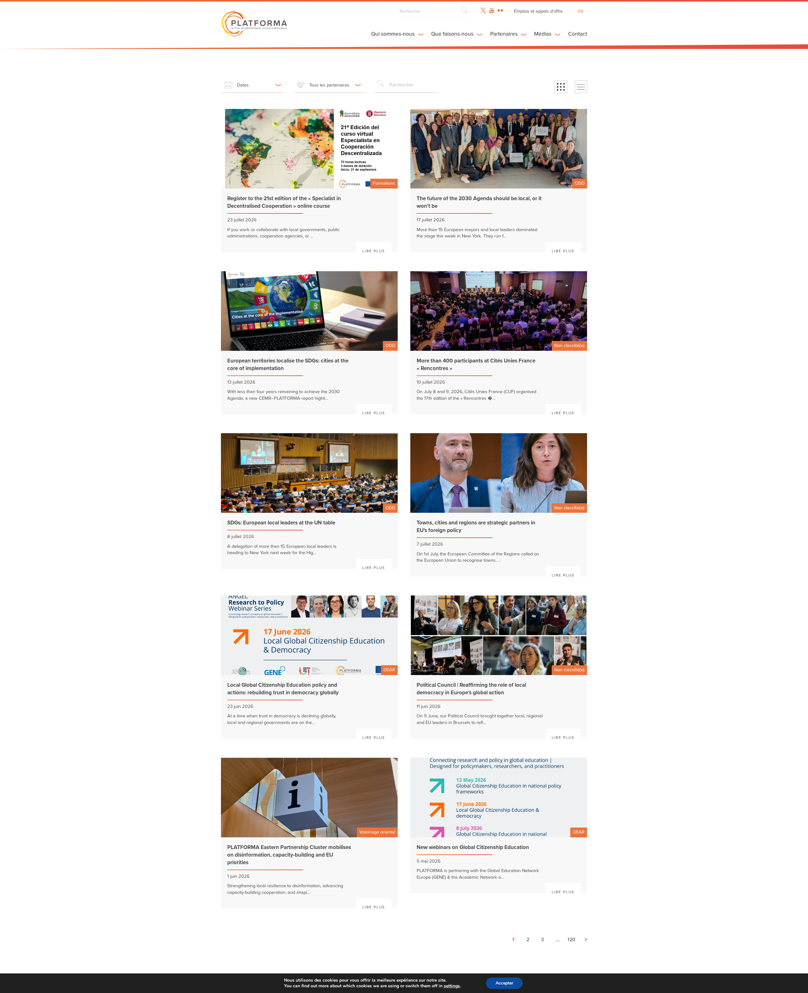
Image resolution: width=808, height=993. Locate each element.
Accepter (504, 983)
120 (571, 939)
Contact (577, 34)
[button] (561, 87)
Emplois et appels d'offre (538, 11)
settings (452, 986)
